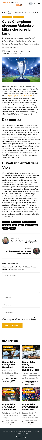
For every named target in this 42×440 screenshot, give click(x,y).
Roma (5, 228)
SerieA (13, 228)
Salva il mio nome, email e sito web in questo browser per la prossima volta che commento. (20, 319)
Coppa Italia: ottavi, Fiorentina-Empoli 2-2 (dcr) (30, 366)
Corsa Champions (28, 222)
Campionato (16, 222)
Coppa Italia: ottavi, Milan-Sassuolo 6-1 (9, 407)
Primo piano (7, 17)
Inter (14, 225)
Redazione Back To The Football (18, 51)
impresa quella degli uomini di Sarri (20, 96)
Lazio (21, 225)
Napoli (35, 225)
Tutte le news (18, 17)
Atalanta (6, 222)
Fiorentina (7, 225)
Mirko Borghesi (23, 433)
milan (27, 225)
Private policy (21, 437)
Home (4, 12)
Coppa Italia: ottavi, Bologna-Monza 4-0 (30, 407)
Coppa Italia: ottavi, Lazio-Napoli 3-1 (9, 365)
